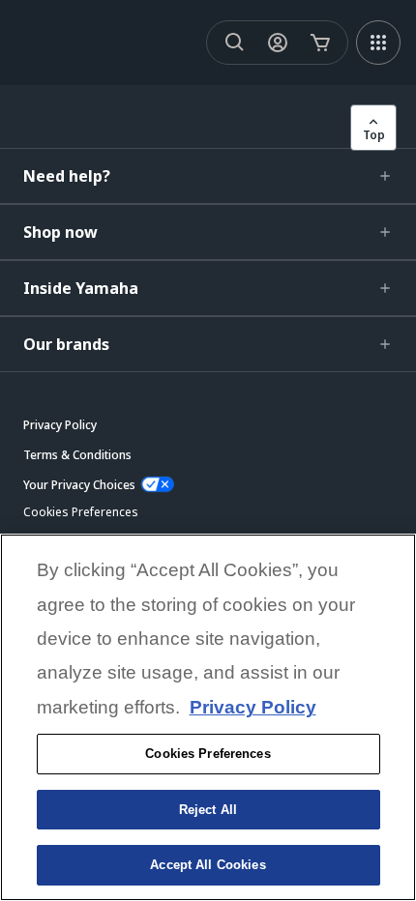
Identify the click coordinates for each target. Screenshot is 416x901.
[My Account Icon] (277, 42)
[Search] (235, 42)
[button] (208, 176)
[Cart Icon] (320, 42)
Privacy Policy (253, 707)
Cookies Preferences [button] (80, 512)
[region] (208, 717)
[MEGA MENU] (378, 42)
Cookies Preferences (207, 753)
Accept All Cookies (207, 864)
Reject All (208, 809)
